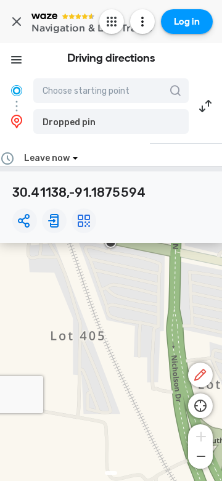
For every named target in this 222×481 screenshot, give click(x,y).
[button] (111, 121)
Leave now (47, 158)
